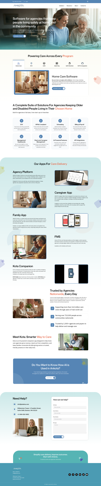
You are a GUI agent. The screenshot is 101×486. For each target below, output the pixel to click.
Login (27, 1)
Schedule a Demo (18, 36)
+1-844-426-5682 (23, 414)
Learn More (49, 377)
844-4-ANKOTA (16, 471)
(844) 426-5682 (17, 1)
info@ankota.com (23, 404)
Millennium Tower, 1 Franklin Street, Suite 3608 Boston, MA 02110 (18, 478)
